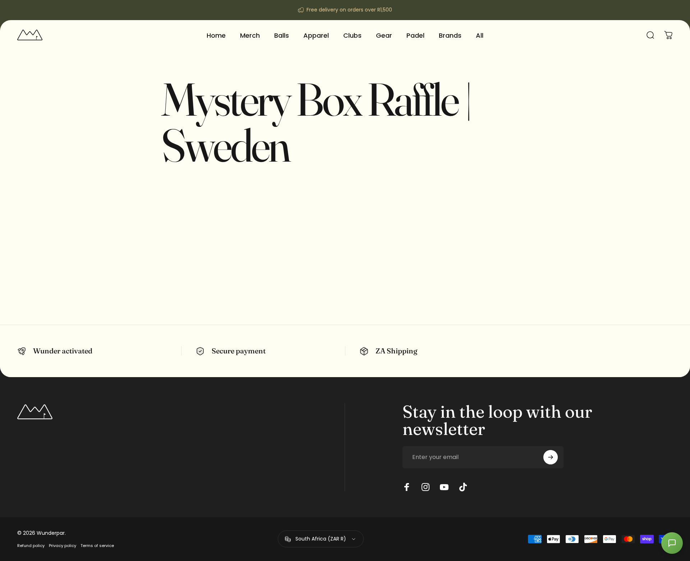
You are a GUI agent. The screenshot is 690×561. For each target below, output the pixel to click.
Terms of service (97, 545)
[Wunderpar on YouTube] (444, 487)
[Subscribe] (550, 457)
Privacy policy (62, 545)
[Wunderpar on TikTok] (463, 487)
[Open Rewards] (672, 543)
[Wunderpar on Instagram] (425, 487)
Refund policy (31, 545)
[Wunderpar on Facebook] (406, 487)
